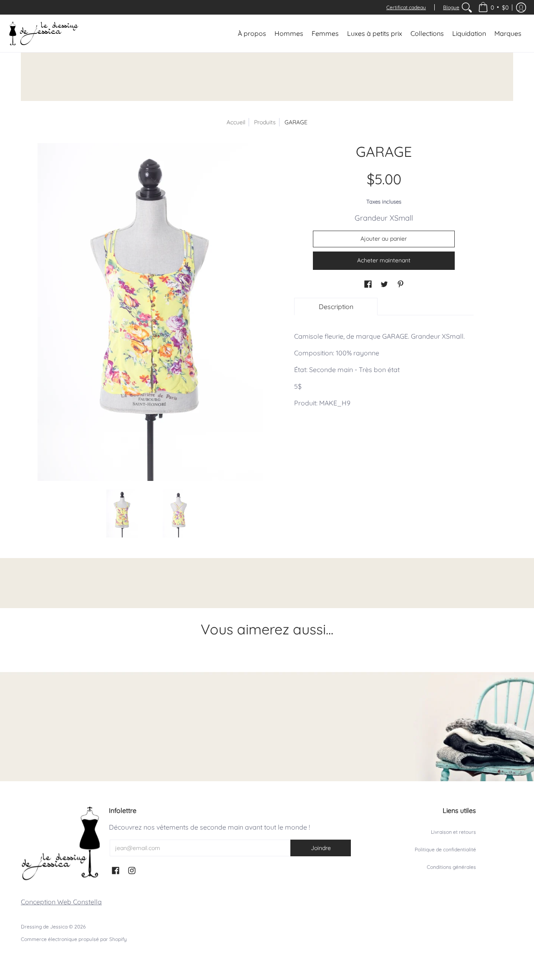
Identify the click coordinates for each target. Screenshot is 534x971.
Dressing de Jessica (44, 926)
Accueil (236, 122)
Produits (265, 122)
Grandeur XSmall (384, 218)
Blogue (451, 7)
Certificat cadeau (406, 7)
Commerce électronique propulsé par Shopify (74, 939)
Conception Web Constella (61, 902)
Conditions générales (451, 867)
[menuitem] (466, 7)
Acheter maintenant (384, 260)
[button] (493, 7)
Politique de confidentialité (445, 849)
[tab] (336, 306)
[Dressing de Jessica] (43, 33)
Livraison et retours (453, 832)
